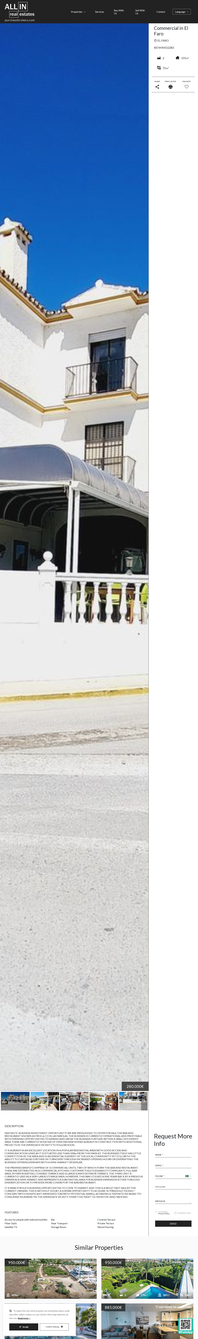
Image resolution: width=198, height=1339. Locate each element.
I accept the (164, 1213)
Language (180, 11)
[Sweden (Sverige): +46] (187, 1176)
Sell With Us (140, 12)
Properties (76, 11)
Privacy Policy (164, 1213)
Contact (161, 11)
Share (157, 81)
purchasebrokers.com (20, 20)
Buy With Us (119, 12)
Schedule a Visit (184, 1213)
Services (99, 11)
